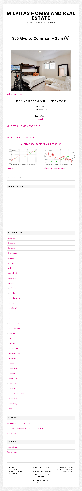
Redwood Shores (15, 358)
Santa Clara (13, 383)
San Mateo (13, 378)
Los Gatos (12, 303)
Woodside (12, 408)
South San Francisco (16, 393)
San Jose (12, 373)
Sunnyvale (13, 398)
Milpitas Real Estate (21, 137)
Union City (13, 403)
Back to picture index (15, 94)
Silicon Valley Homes (66, 468)
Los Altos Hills (14, 298)
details (41, 119)
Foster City (12, 278)
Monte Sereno (14, 323)
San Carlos (13, 368)
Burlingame (12, 253)
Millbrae (12, 313)
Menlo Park (13, 308)
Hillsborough (14, 288)
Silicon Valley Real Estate (64, 470)
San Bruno (13, 363)
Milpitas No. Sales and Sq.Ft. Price (56, 168)
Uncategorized (12, 452)
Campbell (12, 258)
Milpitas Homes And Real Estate (41, 15)
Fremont (12, 283)
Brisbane (11, 248)
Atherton (11, 238)
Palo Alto (12, 343)
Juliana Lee (35, 480)
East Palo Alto (13, 273)
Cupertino (12, 263)
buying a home (12, 447)
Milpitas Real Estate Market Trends (41, 144)
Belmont (11, 243)
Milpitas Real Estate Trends (41, 475)
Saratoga (12, 388)
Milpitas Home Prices (15, 168)
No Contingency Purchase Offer (18, 423)
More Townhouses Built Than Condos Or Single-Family (27, 428)
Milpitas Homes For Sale (23, 126)
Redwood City (14, 353)
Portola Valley (14, 348)
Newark (12, 333)
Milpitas (12, 318)
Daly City (11, 268)
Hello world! (11, 433)
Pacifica (12, 338)
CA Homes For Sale (67, 471)
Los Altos (12, 293)
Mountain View (14, 328)
